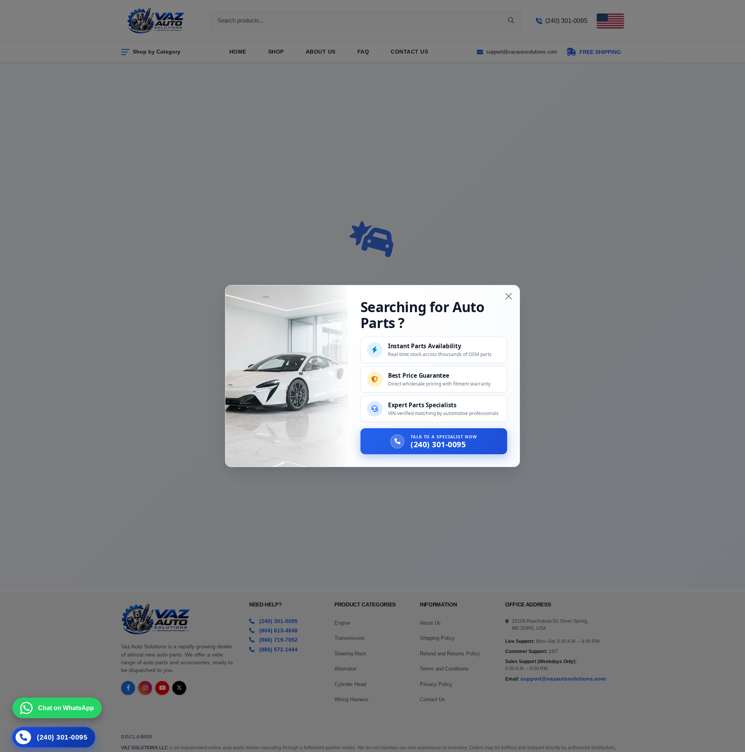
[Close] (508, 296)
